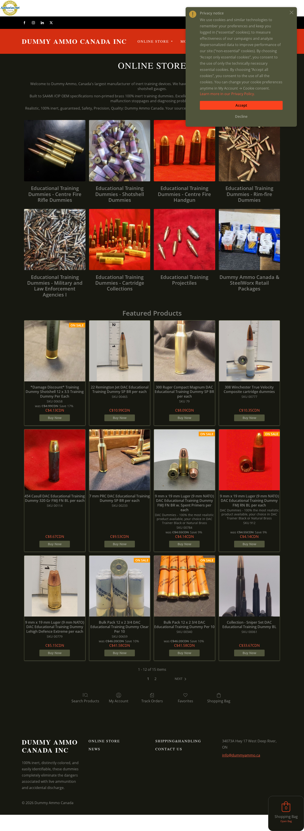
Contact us (168, 749)
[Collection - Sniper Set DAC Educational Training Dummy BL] (249, 586)
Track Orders (152, 701)
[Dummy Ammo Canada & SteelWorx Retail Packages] (249, 239)
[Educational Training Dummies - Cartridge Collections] (119, 239)
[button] (181, 679)
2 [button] (155, 678)
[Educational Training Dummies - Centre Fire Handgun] (184, 150)
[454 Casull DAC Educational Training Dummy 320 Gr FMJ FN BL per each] (54, 459)
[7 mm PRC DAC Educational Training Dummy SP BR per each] (119, 459)
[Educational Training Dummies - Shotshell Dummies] (119, 150)
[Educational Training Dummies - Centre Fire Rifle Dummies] (54, 150)
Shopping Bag (218, 701)
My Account (118, 701)
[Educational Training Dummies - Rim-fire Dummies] (249, 150)
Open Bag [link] (286, 821)
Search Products (85, 701)
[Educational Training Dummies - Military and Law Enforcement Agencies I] (54, 239)
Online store (104, 741)
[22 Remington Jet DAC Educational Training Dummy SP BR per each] (119, 350)
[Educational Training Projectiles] (184, 239)
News (94, 749)
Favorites (185, 701)
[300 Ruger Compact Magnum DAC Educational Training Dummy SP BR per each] (184, 350)
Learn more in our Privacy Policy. (227, 93)
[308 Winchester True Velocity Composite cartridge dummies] (249, 350)
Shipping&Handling (178, 741)
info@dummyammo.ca (241, 755)
